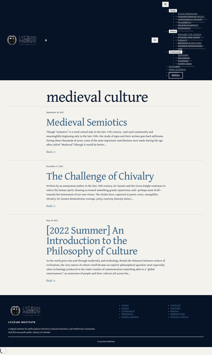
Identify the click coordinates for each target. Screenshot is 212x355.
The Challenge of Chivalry (100, 176)
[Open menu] (155, 40)
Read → (50, 151)
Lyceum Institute (22, 322)
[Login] (71, 40)
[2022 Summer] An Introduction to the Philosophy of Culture (91, 240)
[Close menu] (165, 4)
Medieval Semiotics (86, 122)
